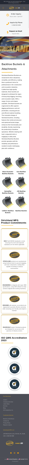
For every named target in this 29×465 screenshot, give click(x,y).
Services (5, 406)
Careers (5, 399)
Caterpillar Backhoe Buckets (8, 192)
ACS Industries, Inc (8, 410)
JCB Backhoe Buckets (21, 192)
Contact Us (6, 421)
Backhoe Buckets (21, 211)
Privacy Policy (6, 423)
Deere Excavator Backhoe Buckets (8, 172)
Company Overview (8, 402)
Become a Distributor (8, 418)
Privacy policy (15, 461)
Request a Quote (7, 425)
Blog (4, 408)
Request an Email (15, 31)
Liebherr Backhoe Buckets (8, 211)
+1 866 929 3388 (16, 25)
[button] (3, 8)
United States (24, 459)
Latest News (6, 404)
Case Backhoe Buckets (21, 172)
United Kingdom (13, 459)
